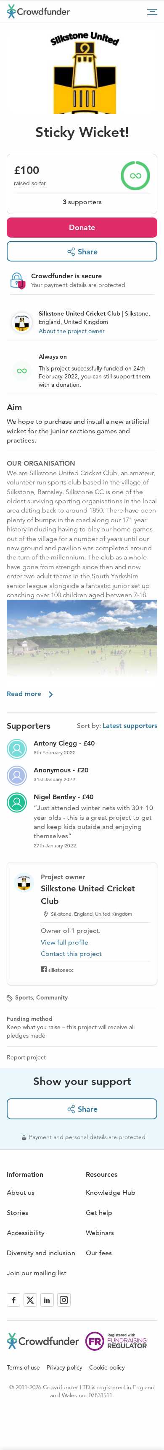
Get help (99, 1213)
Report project (26, 1057)
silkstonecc (61, 969)
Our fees (99, 1253)
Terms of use (23, 1367)
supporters (82, 202)
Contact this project (71, 954)
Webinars (100, 1233)
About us (20, 1192)
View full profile (64, 942)
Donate (82, 227)
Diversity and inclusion (41, 1253)
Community (52, 997)
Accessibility (26, 1233)
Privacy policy (64, 1367)
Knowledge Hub (110, 1192)
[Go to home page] (38, 11)
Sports (24, 997)
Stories (17, 1213)
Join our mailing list (36, 1273)
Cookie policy (107, 1367)
